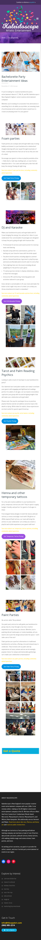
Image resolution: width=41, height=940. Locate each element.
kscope (15, 86)
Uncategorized (13, 38)
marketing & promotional (12, 906)
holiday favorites (9, 885)
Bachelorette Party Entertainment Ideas (15, 78)
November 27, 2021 (7, 86)
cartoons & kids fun (10, 878)
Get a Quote (11, 751)
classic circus (8, 903)
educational (8, 896)
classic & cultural (9, 882)
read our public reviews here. (16, 825)
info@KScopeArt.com (12, 923)
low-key (6, 889)
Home (3, 38)
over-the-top (8, 892)
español (32, 2)
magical (6, 899)
